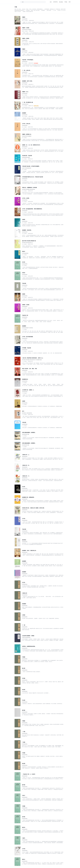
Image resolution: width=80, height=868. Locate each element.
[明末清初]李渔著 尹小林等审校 (27, 327)
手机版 (65, 1)
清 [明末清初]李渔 (25, 253)
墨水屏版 (61, 1)
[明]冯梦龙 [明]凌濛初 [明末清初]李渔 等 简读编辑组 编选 (32, 359)
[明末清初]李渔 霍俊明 (26, 157)
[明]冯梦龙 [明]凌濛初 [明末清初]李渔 (28, 189)
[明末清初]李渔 (24, 18)
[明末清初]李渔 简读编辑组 (26, 29)
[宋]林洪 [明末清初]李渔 (26, 637)
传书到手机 (55, 1)
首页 (51, 1)
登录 (69, 1)
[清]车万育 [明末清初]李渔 (26, 168)
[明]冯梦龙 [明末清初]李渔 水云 (27, 242)
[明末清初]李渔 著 (25, 104)
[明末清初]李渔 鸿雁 (25, 434)
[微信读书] (13, 2)
